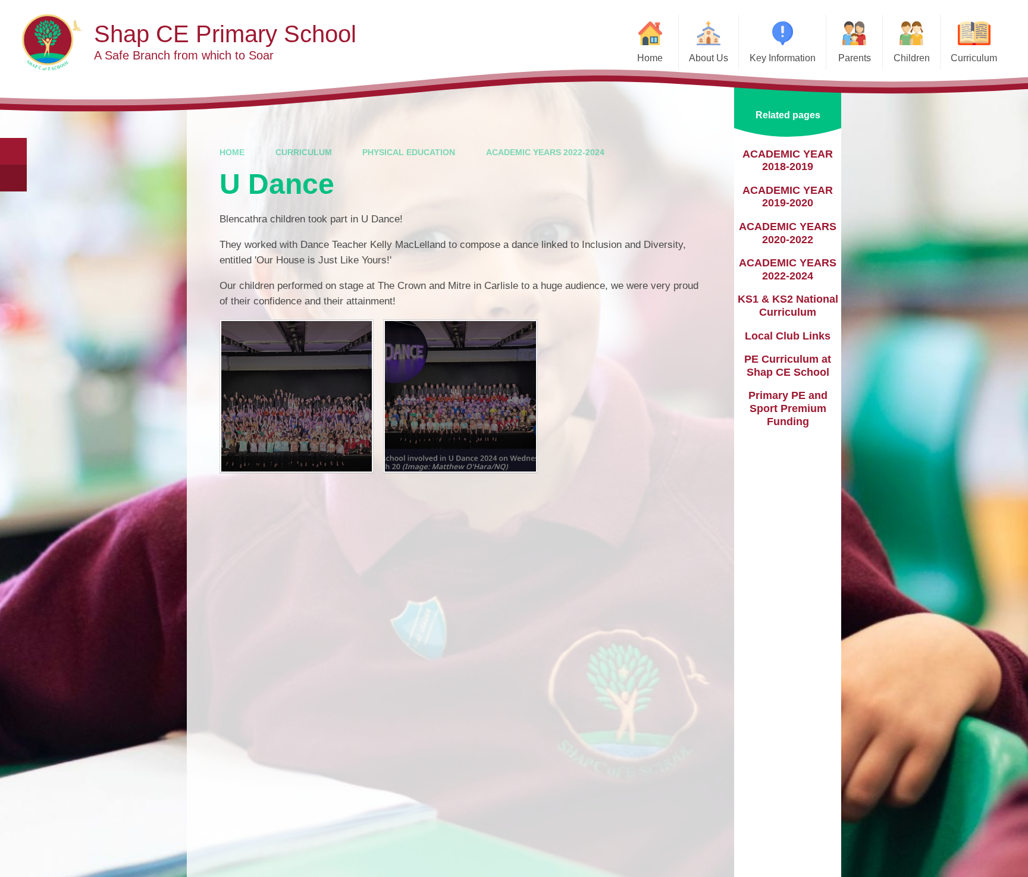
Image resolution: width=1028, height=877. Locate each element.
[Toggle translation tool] (13, 178)
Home (232, 152)
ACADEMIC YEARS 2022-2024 (545, 152)
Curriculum (303, 152)
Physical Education (408, 152)
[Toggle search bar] (13, 151)
